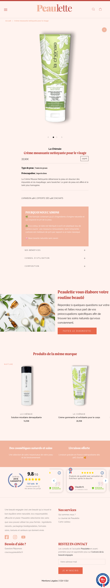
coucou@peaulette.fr (14, 552)
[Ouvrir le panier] (100, 9)
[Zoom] (104, 29)
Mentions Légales (50, 581)
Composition (32, 266)
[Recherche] (93, 9)
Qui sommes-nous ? (67, 515)
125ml (84, 158)
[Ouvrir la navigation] (5, 10)
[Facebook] (7, 537)
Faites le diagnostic (77, 331)
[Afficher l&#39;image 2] (56, 137)
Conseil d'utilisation (37, 258)
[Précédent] (48, 137)
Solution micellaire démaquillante (26, 417)
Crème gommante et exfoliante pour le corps (79, 417)
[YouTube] (23, 537)
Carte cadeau (64, 522)
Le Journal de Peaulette (68, 518)
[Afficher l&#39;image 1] (53, 137)
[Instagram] (15, 537)
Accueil (8, 21)
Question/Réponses (13, 548)
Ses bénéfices (33, 250)
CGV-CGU (63, 581)
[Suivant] (61, 137)
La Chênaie (55, 148)
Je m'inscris (70, 571)
